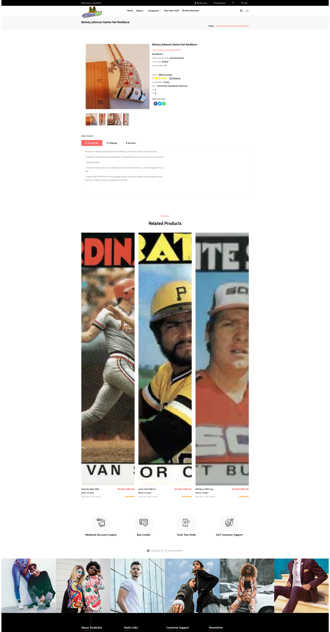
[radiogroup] (160, 78)
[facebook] (156, 104)
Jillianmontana (165, 74)
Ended (165, 61)
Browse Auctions (190, 10)
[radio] (153, 78)
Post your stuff (171, 10)
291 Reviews (175, 78)
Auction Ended (177, 58)
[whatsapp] (164, 104)
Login (245, 3)
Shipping (113, 143)
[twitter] (160, 104)
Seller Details (87, 136)
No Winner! (157, 54)
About (139, 10)
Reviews (132, 143)
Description (93, 143)
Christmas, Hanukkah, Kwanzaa (172, 86)
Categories (153, 10)
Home (130, 10)
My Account (201, 3)
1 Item (166, 82)
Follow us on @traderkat (167, 551)
